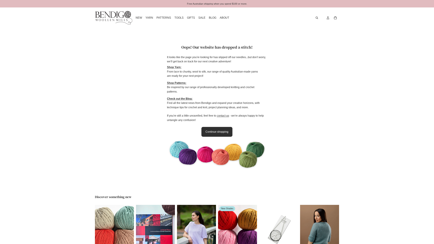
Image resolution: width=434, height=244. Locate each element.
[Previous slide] (98, 229)
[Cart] (335, 18)
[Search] (317, 18)
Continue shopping (216, 131)
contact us (223, 115)
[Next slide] (130, 229)
